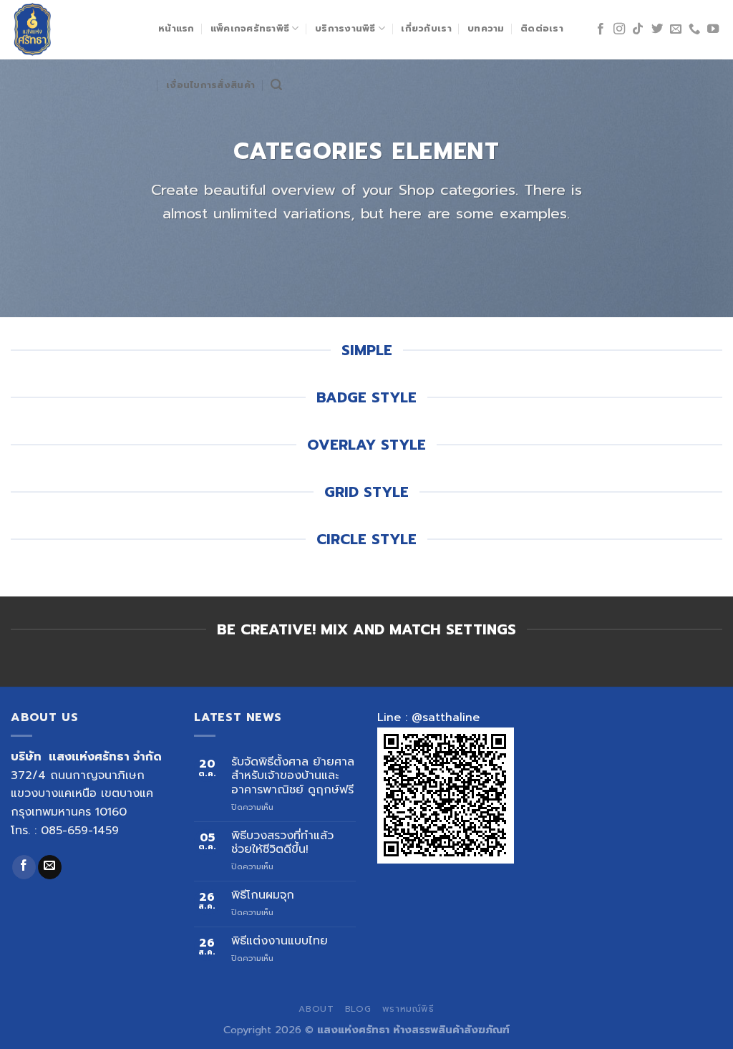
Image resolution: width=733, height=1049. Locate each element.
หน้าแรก (176, 28)
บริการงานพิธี (345, 28)
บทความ (486, 28)
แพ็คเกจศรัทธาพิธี (249, 28)
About (316, 1008)
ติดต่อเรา (541, 28)
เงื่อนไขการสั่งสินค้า (210, 85)
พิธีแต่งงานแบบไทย (279, 941)
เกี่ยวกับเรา (426, 28)
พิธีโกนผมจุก (262, 895)
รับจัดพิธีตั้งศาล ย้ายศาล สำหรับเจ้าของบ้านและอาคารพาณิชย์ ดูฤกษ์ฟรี (292, 776)
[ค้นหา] (276, 85)
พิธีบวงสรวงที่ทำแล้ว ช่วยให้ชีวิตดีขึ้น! (282, 842)
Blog (358, 1008)
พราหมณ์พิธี (408, 1008)
